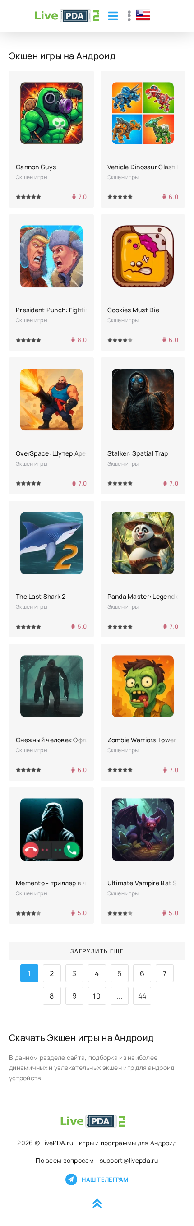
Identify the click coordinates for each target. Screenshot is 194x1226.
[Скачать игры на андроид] (67, 15)
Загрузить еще (97, 951)
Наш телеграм (105, 1179)
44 (142, 996)
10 (97, 996)
